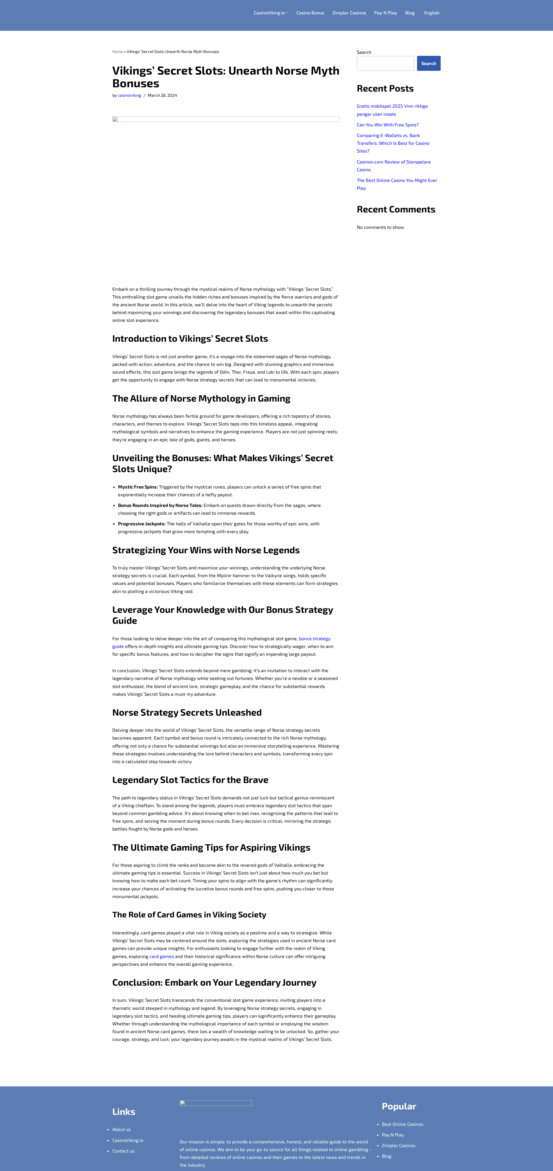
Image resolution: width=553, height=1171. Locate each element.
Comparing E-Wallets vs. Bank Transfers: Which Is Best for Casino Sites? (393, 142)
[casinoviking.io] (140, 15)
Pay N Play (385, 12)
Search (364, 52)
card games (161, 956)
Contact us (123, 1150)
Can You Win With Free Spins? (388, 124)
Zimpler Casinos (349, 12)
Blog (410, 12)
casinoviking (129, 95)
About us (121, 1129)
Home (117, 51)
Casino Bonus (310, 12)
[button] (287, 13)
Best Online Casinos (402, 1124)
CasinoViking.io (127, 1140)
